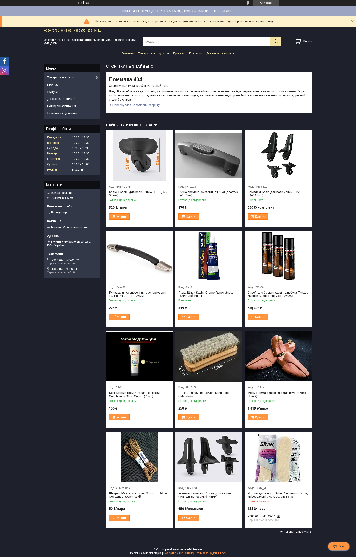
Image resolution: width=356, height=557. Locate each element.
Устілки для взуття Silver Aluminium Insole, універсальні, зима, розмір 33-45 (278, 495)
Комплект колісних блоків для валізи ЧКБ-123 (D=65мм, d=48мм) (204, 495)
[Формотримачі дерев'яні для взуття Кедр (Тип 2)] (278, 356)
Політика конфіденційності (210, 553)
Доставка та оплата (220, 53)
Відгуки (52, 92)
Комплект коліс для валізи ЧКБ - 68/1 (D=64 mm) (274, 193)
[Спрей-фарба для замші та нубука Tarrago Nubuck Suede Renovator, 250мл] (278, 256)
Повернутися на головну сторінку (136, 105)
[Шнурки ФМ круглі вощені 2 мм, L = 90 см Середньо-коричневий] (139, 457)
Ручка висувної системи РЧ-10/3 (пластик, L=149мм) (208, 193)
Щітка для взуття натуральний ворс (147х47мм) (204, 394)
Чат (341, 546)
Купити (121, 216)
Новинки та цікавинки (62, 113)
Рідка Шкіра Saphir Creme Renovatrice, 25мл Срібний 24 (205, 294)
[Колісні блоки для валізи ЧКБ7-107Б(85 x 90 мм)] (139, 155)
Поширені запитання (61, 106)
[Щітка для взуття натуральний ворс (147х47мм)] (209, 356)
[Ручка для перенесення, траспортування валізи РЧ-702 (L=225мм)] (139, 256)
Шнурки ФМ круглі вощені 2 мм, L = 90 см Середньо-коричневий (138, 495)
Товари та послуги (151, 53)
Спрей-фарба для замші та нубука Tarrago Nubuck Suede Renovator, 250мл (278, 294)
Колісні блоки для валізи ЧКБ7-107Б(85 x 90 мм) (138, 193)
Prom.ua (197, 549)
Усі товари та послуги (294, 531)
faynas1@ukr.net (62, 192)
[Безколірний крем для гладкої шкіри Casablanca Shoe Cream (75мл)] (139, 356)
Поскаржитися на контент (178, 553)
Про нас (179, 53)
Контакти (195, 53)
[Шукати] (275, 41)
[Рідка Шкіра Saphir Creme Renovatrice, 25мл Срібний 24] (209, 256)
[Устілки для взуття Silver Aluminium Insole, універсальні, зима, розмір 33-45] (278, 457)
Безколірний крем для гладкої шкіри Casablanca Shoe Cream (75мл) (134, 394)
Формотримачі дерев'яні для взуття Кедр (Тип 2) (277, 394)
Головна (128, 53)
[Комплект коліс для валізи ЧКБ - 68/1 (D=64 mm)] (278, 155)
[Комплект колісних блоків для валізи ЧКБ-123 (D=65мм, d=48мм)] (209, 457)
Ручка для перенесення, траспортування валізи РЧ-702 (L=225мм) (138, 294)
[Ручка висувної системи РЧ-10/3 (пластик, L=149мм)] (209, 155)
